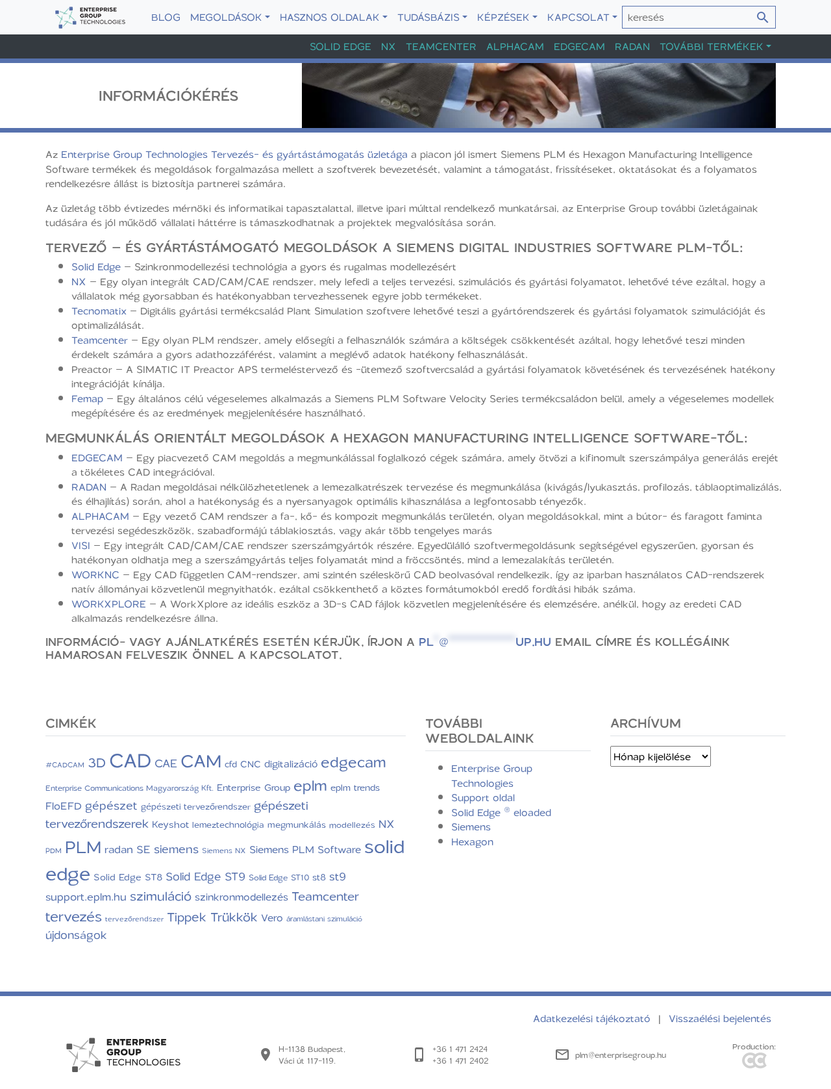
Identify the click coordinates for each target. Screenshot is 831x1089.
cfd (231, 764)
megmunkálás (296, 824)
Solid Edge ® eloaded (501, 812)
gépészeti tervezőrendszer (196, 806)
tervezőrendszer (134, 918)
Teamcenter (441, 46)
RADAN (88, 487)
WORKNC (95, 574)
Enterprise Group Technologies (491, 775)
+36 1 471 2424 (460, 1049)
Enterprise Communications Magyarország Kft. (129, 788)
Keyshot (170, 823)
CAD (130, 760)
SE (143, 848)
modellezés (352, 824)
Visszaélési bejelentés (720, 1018)
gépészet (111, 805)
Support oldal (483, 797)
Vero (272, 917)
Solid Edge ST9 (205, 876)
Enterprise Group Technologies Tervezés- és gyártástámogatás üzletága (234, 154)
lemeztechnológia (228, 824)
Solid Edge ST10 (279, 877)
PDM (53, 850)
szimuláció (161, 895)
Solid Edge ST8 (127, 877)
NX (388, 46)
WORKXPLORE (108, 604)
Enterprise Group (253, 787)
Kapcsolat (578, 17)
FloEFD (63, 806)
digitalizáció (290, 763)
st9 (337, 876)
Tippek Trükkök (212, 916)
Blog (165, 17)
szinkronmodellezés (241, 897)
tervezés (73, 916)
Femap (87, 398)
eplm (310, 785)
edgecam (353, 762)
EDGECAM (97, 457)
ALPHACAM (100, 516)
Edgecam (579, 46)
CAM (200, 760)
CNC (250, 764)
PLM (83, 847)
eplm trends (355, 787)
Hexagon (472, 841)
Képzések (503, 17)
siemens (176, 848)
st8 (319, 877)
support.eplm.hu (86, 896)
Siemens (471, 826)
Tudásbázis (428, 17)
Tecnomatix (99, 310)
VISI (80, 545)
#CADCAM (64, 764)
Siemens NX (224, 850)
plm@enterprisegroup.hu (620, 1054)
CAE (166, 763)
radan (119, 848)
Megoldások (226, 17)
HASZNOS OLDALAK (330, 17)
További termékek (711, 46)
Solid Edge (340, 46)
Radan (632, 46)
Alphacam (515, 46)
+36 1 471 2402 (460, 1060)
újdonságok (76, 934)
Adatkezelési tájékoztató (593, 1018)
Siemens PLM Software (305, 849)
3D (97, 762)
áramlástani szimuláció (324, 918)
